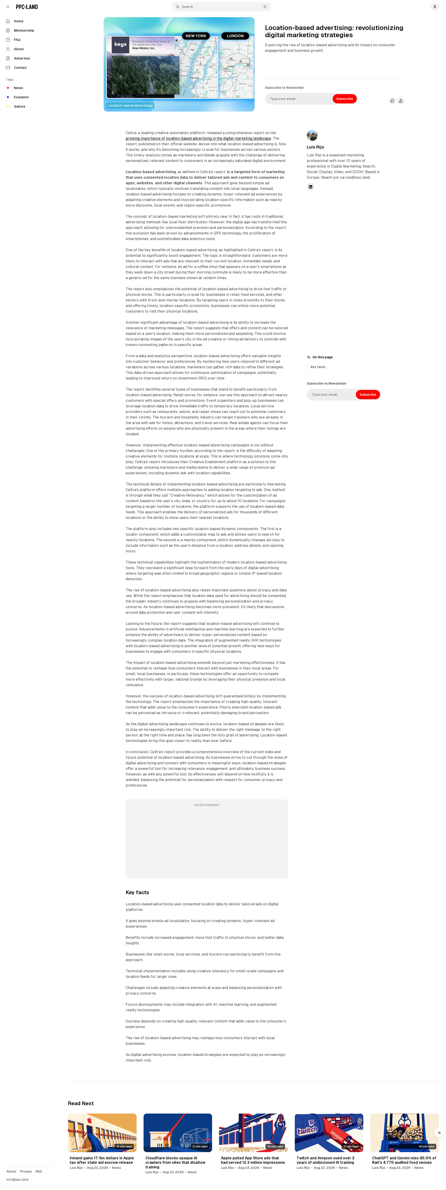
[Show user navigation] (435, 7)
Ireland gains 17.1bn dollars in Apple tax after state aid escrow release (102, 1160)
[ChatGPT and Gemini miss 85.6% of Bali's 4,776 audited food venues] (404, 1133)
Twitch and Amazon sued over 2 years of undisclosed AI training (325, 1160)
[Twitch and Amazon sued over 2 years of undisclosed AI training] (329, 1133)
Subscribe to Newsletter (284, 87)
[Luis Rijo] (312, 135)
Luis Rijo (315, 147)
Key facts (318, 367)
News (116, 1168)
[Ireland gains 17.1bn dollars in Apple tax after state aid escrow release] (102, 1133)
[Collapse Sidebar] (8, 7)
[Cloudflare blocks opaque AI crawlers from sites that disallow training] (178, 1133)
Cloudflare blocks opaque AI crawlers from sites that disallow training (175, 1162)
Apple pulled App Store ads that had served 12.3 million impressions (253, 1160)
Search (187, 7)
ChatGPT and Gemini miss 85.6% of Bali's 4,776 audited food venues (404, 1160)
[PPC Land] (27, 6)
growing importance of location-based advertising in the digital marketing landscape (198, 138)
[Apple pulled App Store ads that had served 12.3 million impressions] (253, 1133)
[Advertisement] (207, 842)
